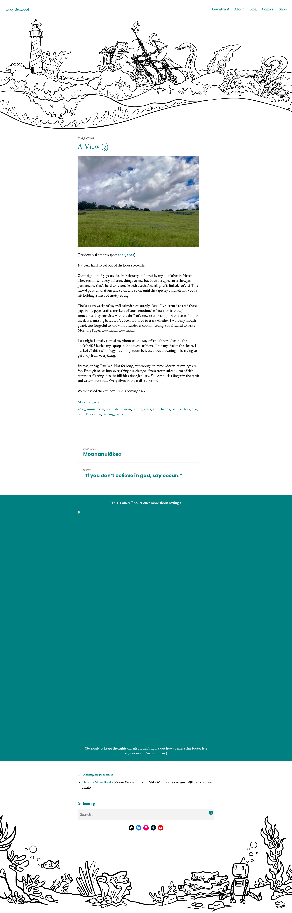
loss (187, 409)
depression (123, 409)
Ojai (80, 138)
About (239, 9)
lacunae (177, 409)
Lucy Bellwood (17, 9)
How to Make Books (97, 782)
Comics (267, 9)
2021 (130, 255)
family (137, 409)
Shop (283, 9)
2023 (81, 409)
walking (108, 414)
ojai (194, 409)
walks (119, 414)
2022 (121, 255)
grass (147, 409)
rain (80, 414)
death (110, 409)
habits (165, 409)
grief (156, 409)
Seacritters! (220, 9)
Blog (252, 9)
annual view (95, 409)
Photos (89, 138)
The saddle (93, 414)
